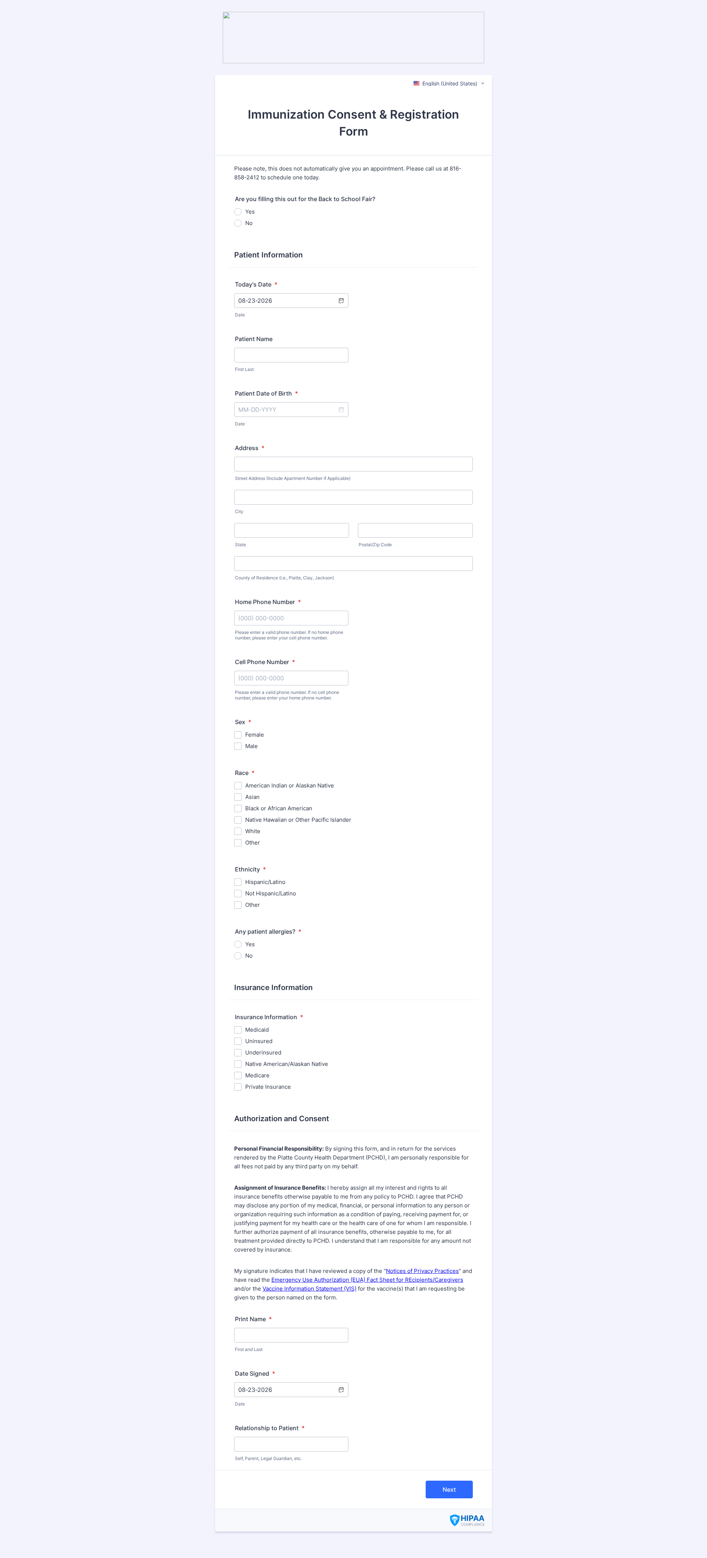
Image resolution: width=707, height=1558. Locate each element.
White (252, 831)
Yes (250, 211)
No (249, 223)
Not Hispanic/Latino (270, 893)
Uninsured (258, 1041)
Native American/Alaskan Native (286, 1063)
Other (252, 842)
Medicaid (257, 1029)
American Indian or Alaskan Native (289, 785)
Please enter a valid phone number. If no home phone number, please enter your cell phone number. (289, 635)
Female (254, 734)
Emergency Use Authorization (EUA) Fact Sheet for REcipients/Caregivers (367, 1279)
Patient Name (253, 339)
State (240, 544)
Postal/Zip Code (375, 544)
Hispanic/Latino (265, 881)
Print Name (253, 1319)
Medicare (257, 1075)
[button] (341, 300)
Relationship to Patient (270, 1428)
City (239, 511)
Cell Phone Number (265, 662)
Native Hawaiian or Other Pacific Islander (298, 819)
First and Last (249, 1349)
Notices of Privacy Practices (422, 1270)
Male (251, 746)
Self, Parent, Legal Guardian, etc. (268, 1458)
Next (449, 1489)
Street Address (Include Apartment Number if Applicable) (293, 478)
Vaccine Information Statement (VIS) (309, 1288)
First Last (244, 369)
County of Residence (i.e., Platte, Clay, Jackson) (284, 577)
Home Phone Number (268, 602)
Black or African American (278, 808)
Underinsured (263, 1052)
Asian (252, 796)
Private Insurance (268, 1086)
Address (249, 448)
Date (240, 314)
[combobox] (449, 83)
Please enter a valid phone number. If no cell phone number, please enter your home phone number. (287, 695)
